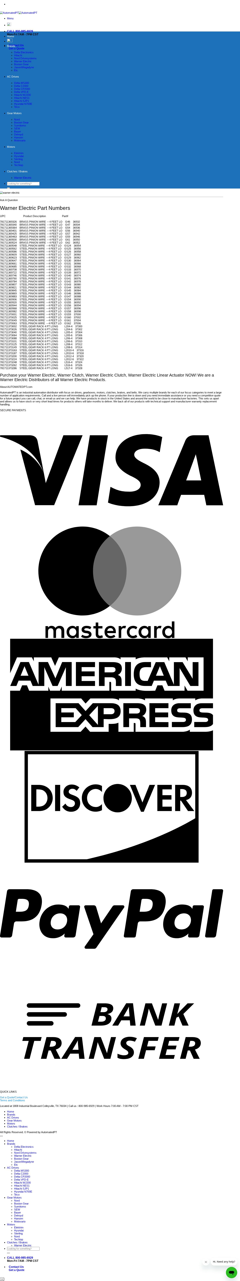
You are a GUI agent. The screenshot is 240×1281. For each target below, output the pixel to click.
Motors (11, 146)
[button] (10, 18)
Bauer (17, 131)
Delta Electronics (24, 52)
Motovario (19, 140)
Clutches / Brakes (17, 171)
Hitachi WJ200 (22, 94)
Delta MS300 (21, 82)
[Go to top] (1, 1136)
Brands (11, 45)
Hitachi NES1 (22, 97)
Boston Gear (21, 64)
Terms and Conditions (12, 1100)
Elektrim (19, 153)
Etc (16, 70)
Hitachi (18, 55)
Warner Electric (23, 61)
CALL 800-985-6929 (20, 31)
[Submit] (8, 188)
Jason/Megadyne (24, 67)
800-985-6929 (119, 4)
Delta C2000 (21, 85)
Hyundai (19, 156)
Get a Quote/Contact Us (14, 1097)
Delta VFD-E (21, 91)
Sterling (18, 159)
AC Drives (13, 76)
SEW (17, 128)
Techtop (18, 165)
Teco (17, 106)
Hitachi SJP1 (21, 100)
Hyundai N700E (23, 103)
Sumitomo (20, 125)
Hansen (18, 137)
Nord (17, 119)
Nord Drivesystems (25, 58)
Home (10, 36)
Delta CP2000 (22, 88)
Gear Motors (14, 113)
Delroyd (18, 134)
